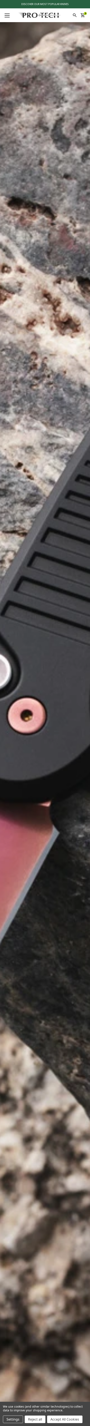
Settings (12, 1419)
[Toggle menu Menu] (7, 15)
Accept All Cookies (64, 1419)
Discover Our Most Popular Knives (45, 4)
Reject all (35, 1419)
